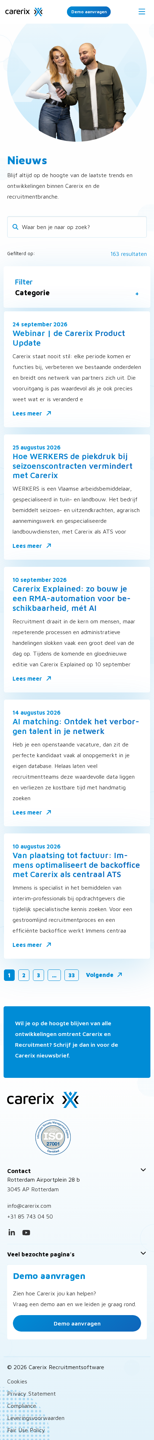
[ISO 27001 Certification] (77, 1137)
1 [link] (9, 975)
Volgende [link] (100, 975)
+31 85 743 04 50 (30, 1216)
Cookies (17, 1381)
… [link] (54, 975)
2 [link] (23, 975)
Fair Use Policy (26, 1430)
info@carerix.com (29, 1205)
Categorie (32, 292)
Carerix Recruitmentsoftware (24, 12)
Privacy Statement (31, 1393)
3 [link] (38, 975)
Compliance (21, 1405)
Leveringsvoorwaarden (35, 1418)
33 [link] (71, 975)
